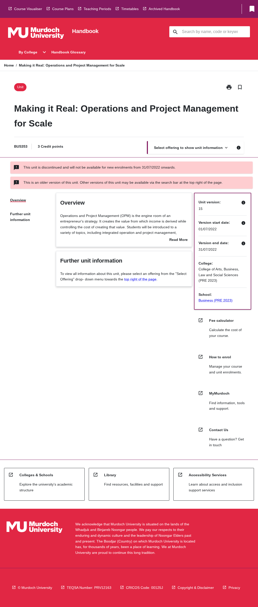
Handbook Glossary (68, 52)
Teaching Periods (97, 9)
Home (9, 65)
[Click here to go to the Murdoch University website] (36, 34)
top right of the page (140, 279)
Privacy (234, 588)
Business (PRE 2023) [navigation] (216, 300)
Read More (178, 240)
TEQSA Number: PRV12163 (89, 588)
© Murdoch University (35, 588)
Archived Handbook (164, 9)
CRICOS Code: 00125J (144, 588)
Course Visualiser (28, 9)
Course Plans (63, 9)
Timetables (130, 9)
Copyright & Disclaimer (196, 588)
